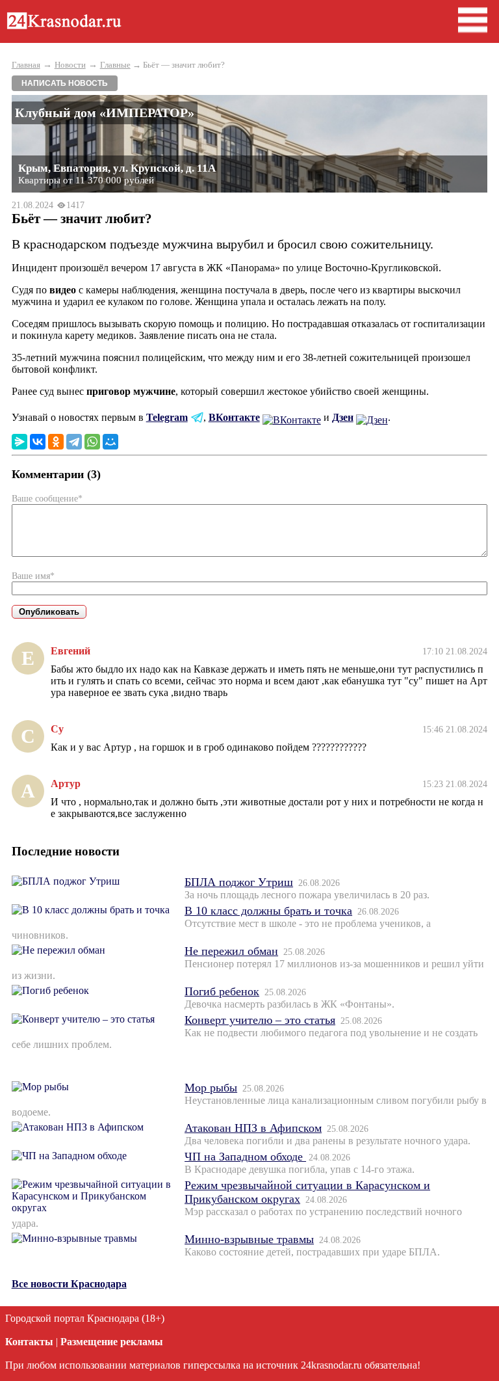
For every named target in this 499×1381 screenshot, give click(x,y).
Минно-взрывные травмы (249, 1239)
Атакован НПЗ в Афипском (253, 1127)
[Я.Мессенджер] (19, 441)
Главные (115, 65)
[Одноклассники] (56, 441)
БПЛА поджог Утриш (239, 882)
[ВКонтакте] (37, 441)
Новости (70, 65)
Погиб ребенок (222, 991)
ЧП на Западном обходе (245, 1156)
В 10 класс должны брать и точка (268, 910)
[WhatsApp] (92, 441)
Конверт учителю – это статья (260, 1019)
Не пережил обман (231, 951)
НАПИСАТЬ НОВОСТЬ (64, 83)
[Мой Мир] (110, 441)
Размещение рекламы (111, 1341)
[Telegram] (74, 441)
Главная (26, 65)
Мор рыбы (211, 1087)
